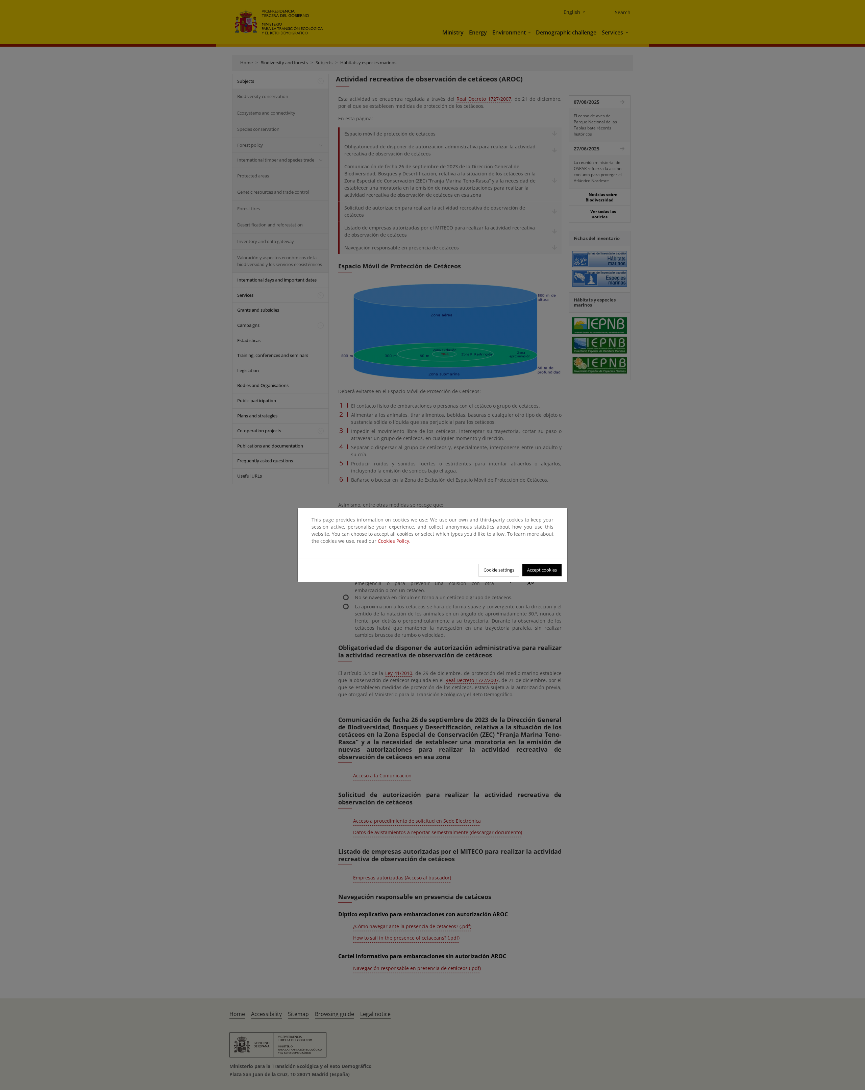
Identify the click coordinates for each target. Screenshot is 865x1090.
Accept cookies (542, 570)
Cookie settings (499, 570)
